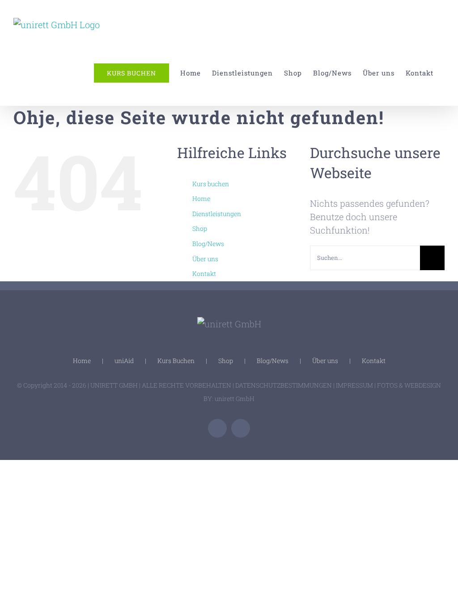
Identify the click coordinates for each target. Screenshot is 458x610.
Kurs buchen (210, 184)
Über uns (205, 259)
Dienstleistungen (216, 213)
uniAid (124, 360)
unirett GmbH (234, 398)
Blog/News (208, 243)
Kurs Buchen (176, 360)
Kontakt (204, 273)
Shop (199, 228)
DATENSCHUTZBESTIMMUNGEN (283, 385)
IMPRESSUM (354, 385)
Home (201, 198)
